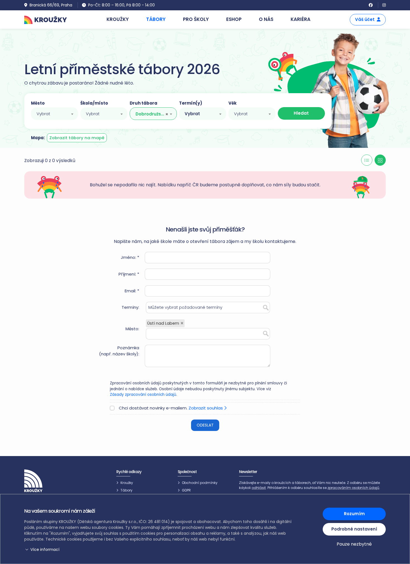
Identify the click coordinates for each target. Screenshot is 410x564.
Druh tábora (143, 103)
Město (38, 103)
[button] (159, 550)
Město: (132, 329)
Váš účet (365, 19)
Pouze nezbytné (354, 544)
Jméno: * (130, 257)
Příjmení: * (129, 274)
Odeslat (205, 425)
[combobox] (54, 113)
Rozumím (354, 514)
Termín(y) (190, 103)
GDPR (186, 490)
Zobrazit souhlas (206, 408)
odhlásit (259, 487)
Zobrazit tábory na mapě (76, 138)
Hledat (301, 113)
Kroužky (126, 482)
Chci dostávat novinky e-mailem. (171, 408)
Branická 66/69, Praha (51, 5)
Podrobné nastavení (354, 529)
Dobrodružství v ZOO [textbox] (150, 114)
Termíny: (130, 307)
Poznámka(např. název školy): (119, 351)
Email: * (132, 291)
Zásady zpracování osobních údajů (143, 394)
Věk (232, 103)
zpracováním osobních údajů (353, 487)
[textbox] (55, 113)
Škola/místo (94, 103)
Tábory (126, 490)
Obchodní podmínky (200, 482)
